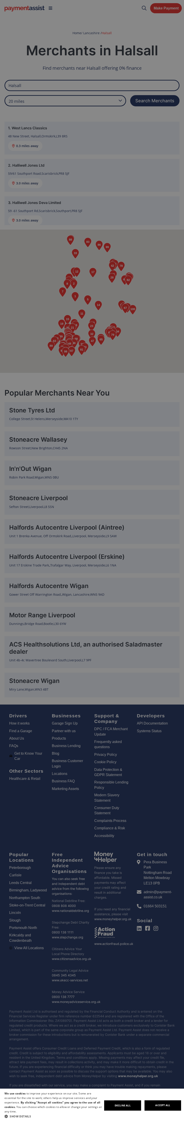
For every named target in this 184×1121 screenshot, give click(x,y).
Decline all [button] (123, 1105)
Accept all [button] (162, 1105)
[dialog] (92, 1105)
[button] (53, 1116)
